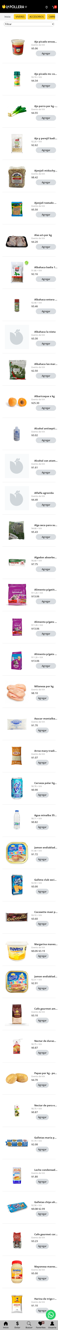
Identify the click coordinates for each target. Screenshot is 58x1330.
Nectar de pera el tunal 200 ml (46, 1105)
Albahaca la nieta (45, 331)
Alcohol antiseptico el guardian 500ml (46, 428)
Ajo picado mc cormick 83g (46, 73)
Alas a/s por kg (43, 235)
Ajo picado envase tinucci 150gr (46, 41)
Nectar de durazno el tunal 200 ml (46, 1040)
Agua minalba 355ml (46, 815)
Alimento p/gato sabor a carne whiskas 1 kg (46, 621)
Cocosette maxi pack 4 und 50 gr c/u (46, 912)
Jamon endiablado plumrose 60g (46, 847)
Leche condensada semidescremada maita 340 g (46, 1169)
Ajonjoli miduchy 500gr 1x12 (46, 170)
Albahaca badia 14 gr (46, 267)
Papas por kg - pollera (46, 1073)
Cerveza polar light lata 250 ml (46, 783)
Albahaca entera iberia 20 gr (46, 299)
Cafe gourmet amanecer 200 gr (46, 1008)
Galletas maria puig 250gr (46, 1137)
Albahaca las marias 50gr (46, 364)
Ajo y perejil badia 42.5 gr (46, 138)
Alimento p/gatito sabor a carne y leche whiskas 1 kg (46, 589)
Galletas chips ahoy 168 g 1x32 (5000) (46, 1202)
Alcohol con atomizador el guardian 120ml (46, 460)
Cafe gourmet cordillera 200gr (46, 1234)
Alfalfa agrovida (44, 492)
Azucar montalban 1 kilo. (46, 718)
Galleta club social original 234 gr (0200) (46, 879)
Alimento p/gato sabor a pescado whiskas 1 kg (46, 654)
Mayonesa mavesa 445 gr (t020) (46, 1266)
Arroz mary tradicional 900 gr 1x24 (46, 750)
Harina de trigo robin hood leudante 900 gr (46, 1298)
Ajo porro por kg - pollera (46, 106)
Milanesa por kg (43, 686)
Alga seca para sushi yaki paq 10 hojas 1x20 (46, 525)
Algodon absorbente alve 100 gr (46, 557)
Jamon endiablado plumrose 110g (46, 976)
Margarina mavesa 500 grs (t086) (46, 944)
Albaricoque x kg (44, 396)
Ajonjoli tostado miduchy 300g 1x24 (46, 202)
